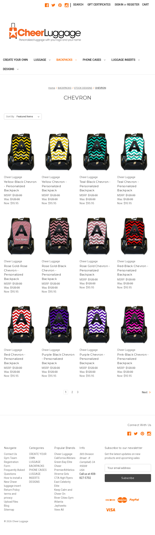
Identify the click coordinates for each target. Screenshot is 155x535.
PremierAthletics (64, 469)
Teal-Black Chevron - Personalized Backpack (95, 186)
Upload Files (11, 501)
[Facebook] (47, 5)
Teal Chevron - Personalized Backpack (128, 186)
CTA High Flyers (63, 477)
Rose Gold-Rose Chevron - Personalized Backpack (16, 272)
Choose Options (21, 154)
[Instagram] (67, 5)
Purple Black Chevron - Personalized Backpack (58, 359)
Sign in (119, 4)
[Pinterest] (60, 5)
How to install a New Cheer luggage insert (13, 481)
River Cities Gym (64, 497)
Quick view (17, 147)
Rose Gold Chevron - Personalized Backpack (95, 270)
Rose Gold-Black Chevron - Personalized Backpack (54, 272)
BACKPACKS (65, 60)
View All (59, 509)
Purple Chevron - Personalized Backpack (92, 359)
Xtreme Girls (61, 473)
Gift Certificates (99, 4)
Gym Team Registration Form (11, 461)
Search (78, 4)
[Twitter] (53, 5)
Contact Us (10, 454)
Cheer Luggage (63, 454)
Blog (6, 505)
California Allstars (64, 457)
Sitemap (9, 509)
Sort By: (10, 116)
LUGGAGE (40, 60)
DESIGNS (9, 69)
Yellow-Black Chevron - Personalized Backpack (20, 186)
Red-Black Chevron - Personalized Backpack (132, 270)
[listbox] (29, 116)
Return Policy (12, 489)
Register (133, 4)
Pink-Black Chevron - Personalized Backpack (133, 359)
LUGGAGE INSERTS (124, 60)
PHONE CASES (92, 60)
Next (145, 392)
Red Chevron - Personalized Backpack (14, 359)
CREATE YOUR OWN (15, 60)
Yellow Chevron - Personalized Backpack (54, 186)
